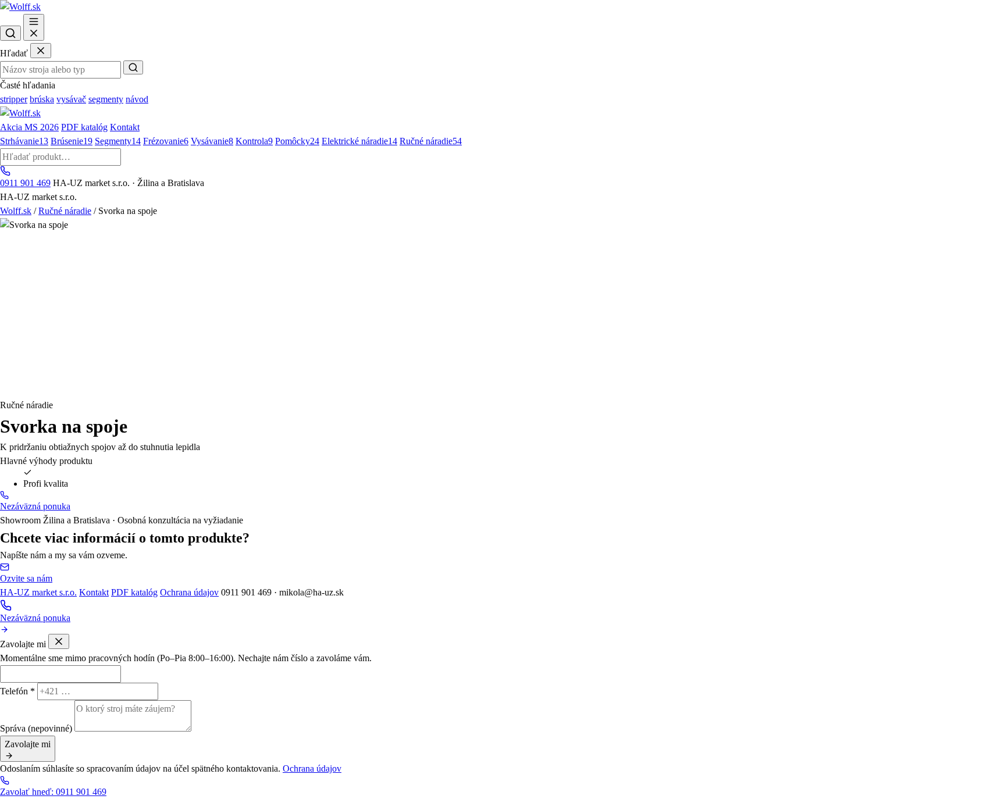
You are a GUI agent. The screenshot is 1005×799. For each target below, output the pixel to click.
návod (137, 99)
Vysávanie (212, 141)
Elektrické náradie (359, 141)
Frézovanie (165, 141)
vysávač (71, 99)
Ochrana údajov (189, 592)
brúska (42, 99)
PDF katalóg (84, 127)
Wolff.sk (15, 211)
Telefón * (17, 691)
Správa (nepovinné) (36, 728)
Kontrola (254, 141)
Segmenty (118, 141)
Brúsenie (71, 141)
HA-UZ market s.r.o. (38, 592)
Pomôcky (297, 141)
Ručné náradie (431, 141)
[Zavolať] (502, 605)
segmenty (105, 99)
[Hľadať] (10, 33)
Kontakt (125, 127)
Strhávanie (24, 141)
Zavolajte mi (28, 744)
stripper (13, 99)
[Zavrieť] (40, 50)
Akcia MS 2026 (29, 127)
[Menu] (33, 27)
